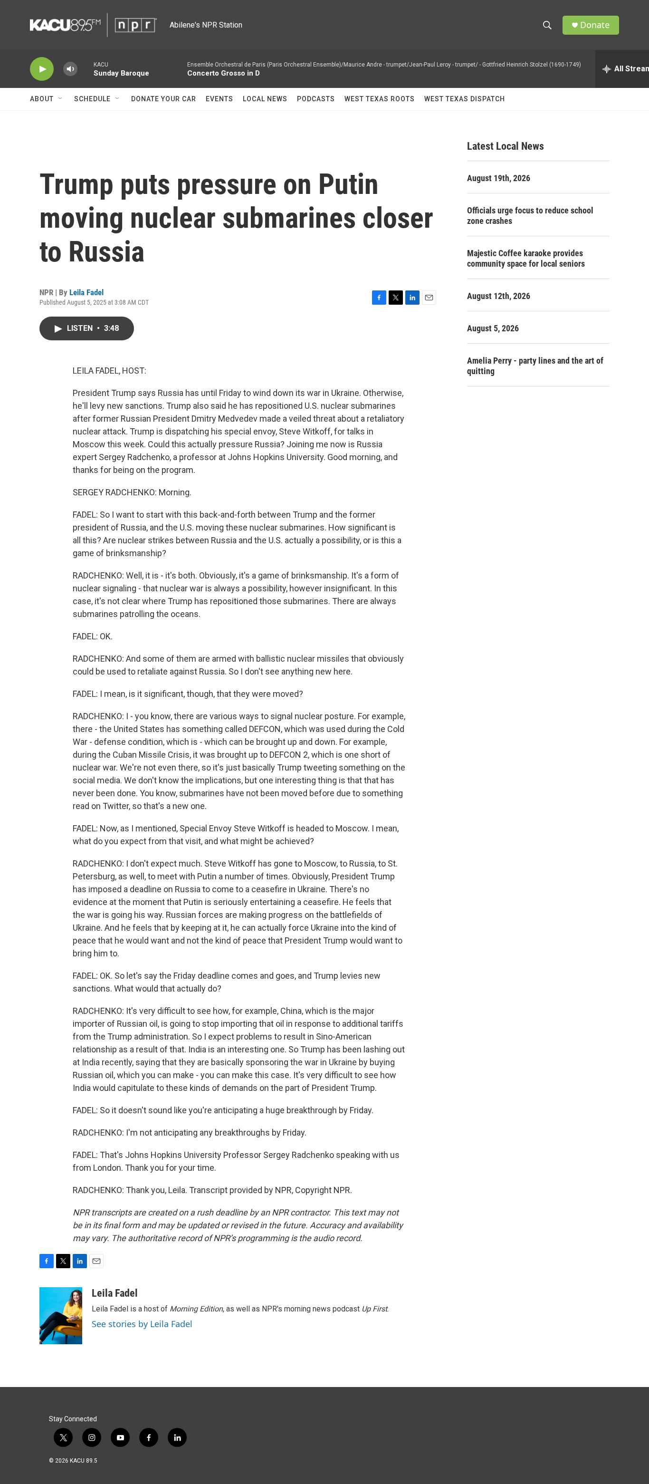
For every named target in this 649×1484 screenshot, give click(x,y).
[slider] (85, 69)
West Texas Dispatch (464, 99)
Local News (265, 99)
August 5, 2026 (493, 328)
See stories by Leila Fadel (142, 1324)
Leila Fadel (86, 292)
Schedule (92, 99)
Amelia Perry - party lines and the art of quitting (535, 366)
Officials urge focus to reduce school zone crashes (530, 215)
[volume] (70, 69)
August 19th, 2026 (498, 178)
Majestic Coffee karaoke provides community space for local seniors (526, 258)
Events (219, 99)
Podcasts (316, 99)
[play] (41, 69)
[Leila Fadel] (60, 1315)
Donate (595, 25)
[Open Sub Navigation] (61, 99)
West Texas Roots (379, 99)
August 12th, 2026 (498, 296)
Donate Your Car (163, 99)
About (42, 99)
